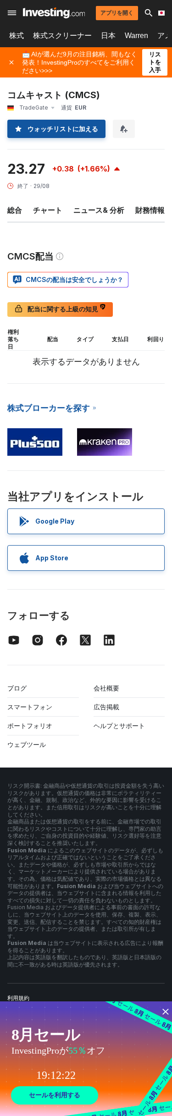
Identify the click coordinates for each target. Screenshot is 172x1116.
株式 (16, 35)
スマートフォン (29, 707)
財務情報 (150, 210)
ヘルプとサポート (119, 725)
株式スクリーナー (62, 35)
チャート (47, 210)
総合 (14, 210)
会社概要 (106, 688)
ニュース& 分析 (98, 210)
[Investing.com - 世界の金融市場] (54, 12)
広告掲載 (106, 707)
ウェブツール (26, 744)
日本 (108, 35)
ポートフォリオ (29, 725)
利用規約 (18, 997)
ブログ (17, 688)
